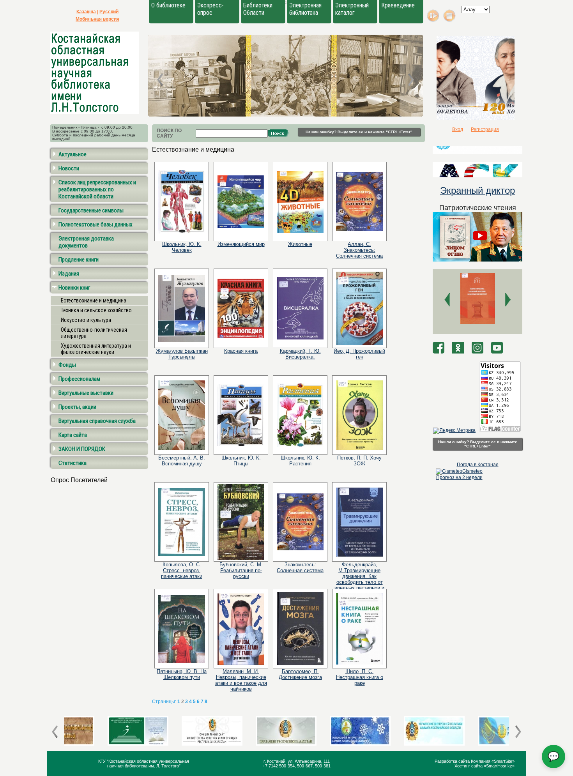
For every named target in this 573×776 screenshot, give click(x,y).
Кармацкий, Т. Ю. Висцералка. (300, 354)
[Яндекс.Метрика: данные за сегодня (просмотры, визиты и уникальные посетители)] (454, 431)
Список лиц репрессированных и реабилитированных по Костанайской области (97, 189)
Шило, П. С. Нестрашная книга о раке (359, 677)
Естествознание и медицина (93, 300)
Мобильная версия (97, 19)
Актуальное (72, 154)
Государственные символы (91, 210)
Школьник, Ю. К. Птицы (241, 461)
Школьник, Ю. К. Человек (182, 247)
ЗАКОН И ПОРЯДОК (81, 449)
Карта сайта (72, 434)
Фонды (67, 364)
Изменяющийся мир (241, 244)
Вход (457, 129)
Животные (300, 244)
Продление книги (78, 259)
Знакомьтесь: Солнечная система (300, 567)
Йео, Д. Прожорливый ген (359, 354)
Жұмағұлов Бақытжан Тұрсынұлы (182, 354)
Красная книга (241, 351)
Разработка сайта (453, 761)
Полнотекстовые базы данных (95, 224)
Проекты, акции (77, 406)
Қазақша (86, 11)
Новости (68, 168)
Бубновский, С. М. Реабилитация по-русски (241, 570)
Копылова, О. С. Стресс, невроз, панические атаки (181, 570)
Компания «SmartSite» (493, 761)
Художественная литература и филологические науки (96, 349)
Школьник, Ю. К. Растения (300, 461)
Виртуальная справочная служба (97, 420)
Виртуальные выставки (85, 392)
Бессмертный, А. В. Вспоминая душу (181, 461)
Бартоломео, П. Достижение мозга (300, 674)
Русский (108, 11)
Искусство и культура (86, 320)
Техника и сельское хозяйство (96, 310)
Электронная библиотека (305, 9)
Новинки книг (74, 287)
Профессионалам (79, 378)
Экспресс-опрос (210, 9)
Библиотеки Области (257, 9)
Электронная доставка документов (86, 242)
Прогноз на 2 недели (459, 477)
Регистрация (485, 129)
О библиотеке (168, 5)
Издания (68, 273)
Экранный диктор (477, 190)
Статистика (72, 463)
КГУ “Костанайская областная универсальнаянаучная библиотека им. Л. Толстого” (143, 763)
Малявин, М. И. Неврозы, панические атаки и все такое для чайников (241, 680)
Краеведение (398, 5)
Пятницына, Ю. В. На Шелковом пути (182, 674)
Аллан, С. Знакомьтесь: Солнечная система (359, 250)
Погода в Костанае (478, 464)
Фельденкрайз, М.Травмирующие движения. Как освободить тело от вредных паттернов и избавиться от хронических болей (359, 582)
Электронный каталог (352, 9)
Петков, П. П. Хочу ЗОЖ (359, 461)
